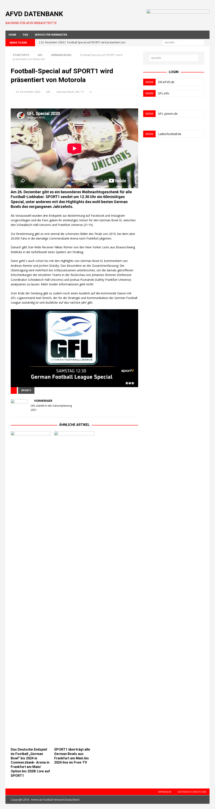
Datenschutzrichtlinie (192, 791)
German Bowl (65, 92)
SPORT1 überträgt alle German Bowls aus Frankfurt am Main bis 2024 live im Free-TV (72, 755)
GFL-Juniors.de (168, 114)
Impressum (164, 791)
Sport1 (26, 390)
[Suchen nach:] (183, 42)
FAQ (25, 34)
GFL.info (163, 93)
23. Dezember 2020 (28, 92)
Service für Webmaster (51, 34)
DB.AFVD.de (166, 82)
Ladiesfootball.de (169, 134)
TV (82, 92)
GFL (40, 55)
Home (12, 34)
